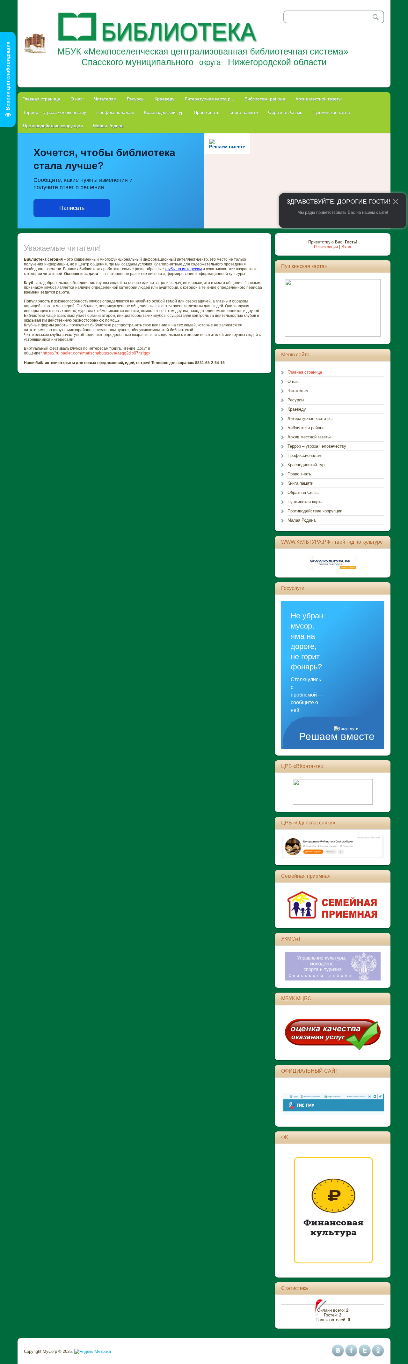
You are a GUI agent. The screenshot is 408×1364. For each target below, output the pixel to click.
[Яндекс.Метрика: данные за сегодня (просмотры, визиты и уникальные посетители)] (92, 1351)
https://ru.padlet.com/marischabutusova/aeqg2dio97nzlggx (96, 353)
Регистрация (326, 246)
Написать (71, 208)
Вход (346, 246)
